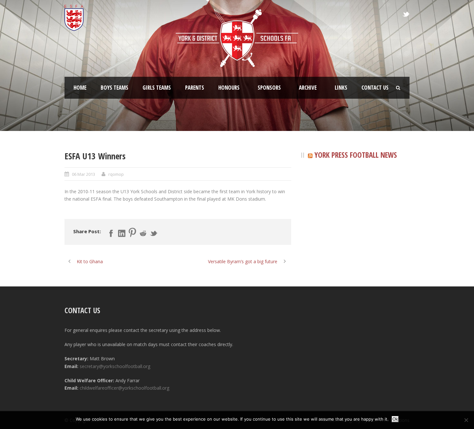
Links (341, 87)
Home (80, 87)
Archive (308, 87)
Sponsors (269, 87)
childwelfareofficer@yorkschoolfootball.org (124, 388)
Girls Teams (157, 87)
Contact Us (375, 87)
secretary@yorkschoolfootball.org (115, 366)
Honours (229, 87)
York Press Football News (355, 155)
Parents (194, 87)
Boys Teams (114, 87)
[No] (466, 420)
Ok (395, 419)
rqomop (116, 174)
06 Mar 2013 (83, 174)
